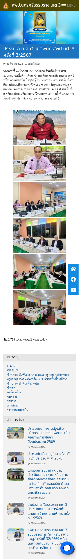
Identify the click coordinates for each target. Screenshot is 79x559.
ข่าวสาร (11, 388)
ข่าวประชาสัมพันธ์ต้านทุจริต (23, 383)
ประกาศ (11, 401)
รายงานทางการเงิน (17, 410)
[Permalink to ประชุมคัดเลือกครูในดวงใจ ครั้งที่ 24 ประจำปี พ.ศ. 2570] (15, 458)
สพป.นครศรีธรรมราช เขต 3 (36, 5)
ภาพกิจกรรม (34, 63)
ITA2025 (12, 366)
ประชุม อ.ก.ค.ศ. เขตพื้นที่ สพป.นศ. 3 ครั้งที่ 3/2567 (39, 52)
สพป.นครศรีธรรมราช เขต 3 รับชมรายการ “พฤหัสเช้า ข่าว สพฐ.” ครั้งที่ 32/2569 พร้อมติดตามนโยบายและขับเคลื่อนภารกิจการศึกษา (48, 539)
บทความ (12, 396)
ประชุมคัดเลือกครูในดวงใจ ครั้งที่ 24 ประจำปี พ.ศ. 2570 (50, 456)
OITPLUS (12, 370)
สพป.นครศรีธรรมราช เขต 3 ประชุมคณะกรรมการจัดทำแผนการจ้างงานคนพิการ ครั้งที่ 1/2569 (49, 511)
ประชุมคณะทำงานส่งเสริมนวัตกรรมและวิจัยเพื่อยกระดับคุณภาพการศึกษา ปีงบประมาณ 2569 (49, 435)
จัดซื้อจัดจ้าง (14, 392)
